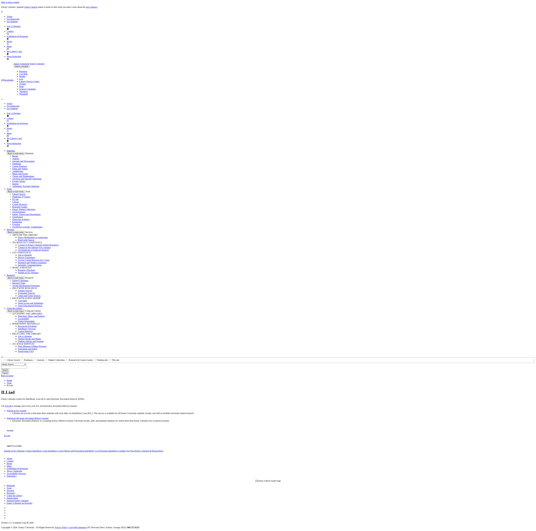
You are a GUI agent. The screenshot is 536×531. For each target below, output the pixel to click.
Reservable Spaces (26, 240)
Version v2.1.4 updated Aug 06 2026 (17, 523)
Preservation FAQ (26, 351)
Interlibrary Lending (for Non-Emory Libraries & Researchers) (135, 451)
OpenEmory (17, 217)
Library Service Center (29, 81)
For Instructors (13, 19)
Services (10, 229)
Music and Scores (20, 174)
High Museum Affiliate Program (32, 346)
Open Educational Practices (30, 306)
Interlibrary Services (27, 329)
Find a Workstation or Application (33, 237)
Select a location (21, 66)
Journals (40, 360)
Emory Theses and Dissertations (26, 214)
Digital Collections (56, 360)
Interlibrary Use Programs (96, 451)
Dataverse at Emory (21, 219)
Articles (15, 158)
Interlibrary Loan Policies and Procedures (66, 451)
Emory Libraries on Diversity (20, 503)
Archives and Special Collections (26, 179)
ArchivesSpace (19, 212)
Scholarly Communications (30, 265)
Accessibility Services (16, 473)
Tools (9, 189)
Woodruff (23, 94)
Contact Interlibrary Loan (36, 451)
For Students (12, 21)
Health (22, 76)
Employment (12, 498)
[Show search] (2, 356)
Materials (11, 151)
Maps (9, 46)
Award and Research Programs (26, 285)
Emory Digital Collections (23, 209)
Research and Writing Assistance (32, 262)
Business (23, 71)
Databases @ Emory (21, 197)
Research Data (18, 283)
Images (15, 184)
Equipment (17, 222)
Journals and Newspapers (23, 161)
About (9, 16)
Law (21, 79)
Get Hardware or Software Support (33, 250)
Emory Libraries (37, 64)
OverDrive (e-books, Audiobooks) (27, 227)
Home (9, 380)
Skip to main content (10, 2)
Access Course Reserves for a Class (33, 260)
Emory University (21, 64)
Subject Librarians (20, 280)
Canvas (15, 202)
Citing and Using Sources (29, 295)
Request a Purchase (26, 270)
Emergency (12, 476)
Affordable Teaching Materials (25, 186)
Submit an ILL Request (28, 272)
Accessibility (23, 319)
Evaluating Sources (26, 293)
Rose (21, 86)
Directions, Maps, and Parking (31, 316)
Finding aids (102, 360)
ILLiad (15, 199)
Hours (9, 41)
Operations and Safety (27, 349)
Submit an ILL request (16, 411)
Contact (10, 31)
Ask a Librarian (14, 26)
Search (5, 370)
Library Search (30, 7)
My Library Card (14, 51)
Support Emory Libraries (18, 500)
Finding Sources (25, 290)
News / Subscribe (14, 471)
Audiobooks (17, 171)
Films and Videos (20, 169)
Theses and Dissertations (23, 176)
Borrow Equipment (26, 257)
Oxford (22, 84)
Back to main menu (16, 153)
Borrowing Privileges (27, 326)
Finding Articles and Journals (31, 341)
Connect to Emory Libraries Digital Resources (38, 245)
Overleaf (16, 224)
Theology (23, 91)
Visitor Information (26, 321)
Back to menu (7, 375)
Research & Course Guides (81, 360)
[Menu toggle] (2, 99)
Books (15, 156)
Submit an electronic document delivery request (27, 418)
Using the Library (14, 308)
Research (11, 275)
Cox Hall (23, 74)
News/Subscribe (14, 56)
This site (115, 360)
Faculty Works (18, 181)
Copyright (22, 300)
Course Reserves (19, 166)
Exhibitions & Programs (17, 36)
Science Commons (27, 89)
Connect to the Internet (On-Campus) (34, 247)
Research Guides (19, 207)
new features (91, 7)
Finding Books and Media (29, 339)
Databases (16, 164)
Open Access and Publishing (30, 303)
